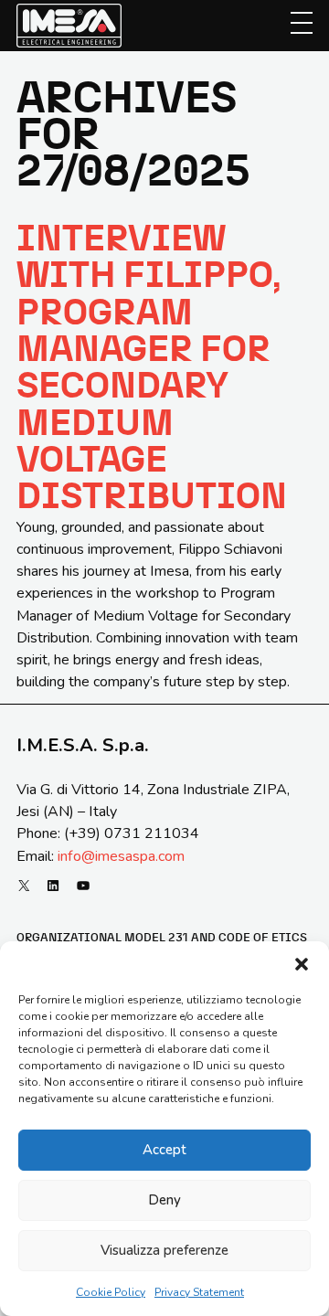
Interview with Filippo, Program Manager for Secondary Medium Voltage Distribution (151, 368)
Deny (164, 1200)
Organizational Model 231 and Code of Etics (161, 937)
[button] (301, 964)
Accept (164, 1150)
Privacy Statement (199, 1292)
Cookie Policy (110, 1292)
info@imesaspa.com (121, 856)
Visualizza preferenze (164, 1250)
